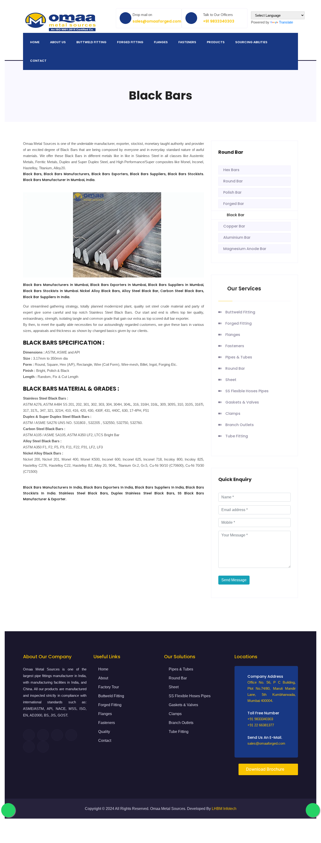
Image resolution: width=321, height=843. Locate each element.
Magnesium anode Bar (244, 248)
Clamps (232, 413)
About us (58, 42)
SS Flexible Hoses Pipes (247, 391)
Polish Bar (232, 192)
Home (34, 42)
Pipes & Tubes (238, 357)
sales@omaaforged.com (157, 21)
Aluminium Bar (237, 237)
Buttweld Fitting (91, 42)
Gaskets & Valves (242, 402)
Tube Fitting (236, 436)
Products (216, 42)
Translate (286, 22)
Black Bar (235, 215)
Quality (104, 732)
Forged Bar (233, 203)
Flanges (161, 42)
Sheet (230, 379)
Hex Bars (231, 170)
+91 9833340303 (218, 21)
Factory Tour (108, 687)
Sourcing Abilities (251, 42)
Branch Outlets (239, 424)
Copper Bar (234, 226)
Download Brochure (265, 769)
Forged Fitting (130, 42)
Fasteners (187, 42)
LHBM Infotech (224, 809)
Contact (38, 60)
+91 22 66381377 (260, 725)
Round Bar (233, 181)
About (103, 678)
